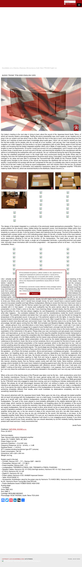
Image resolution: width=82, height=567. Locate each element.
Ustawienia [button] (22, 293)
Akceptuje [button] (35, 294)
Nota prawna (29, 559)
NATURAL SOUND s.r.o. (18, 429)
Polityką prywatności (33, 291)
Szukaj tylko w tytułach (71, 4)
